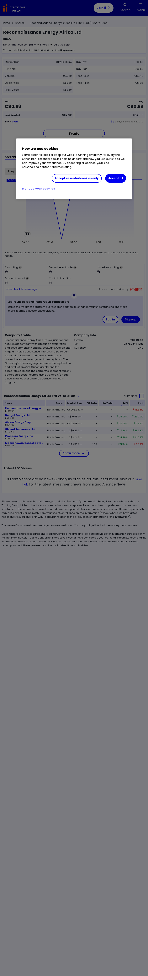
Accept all (115, 178)
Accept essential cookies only (77, 178)
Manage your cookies (38, 189)
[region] (74, 169)
